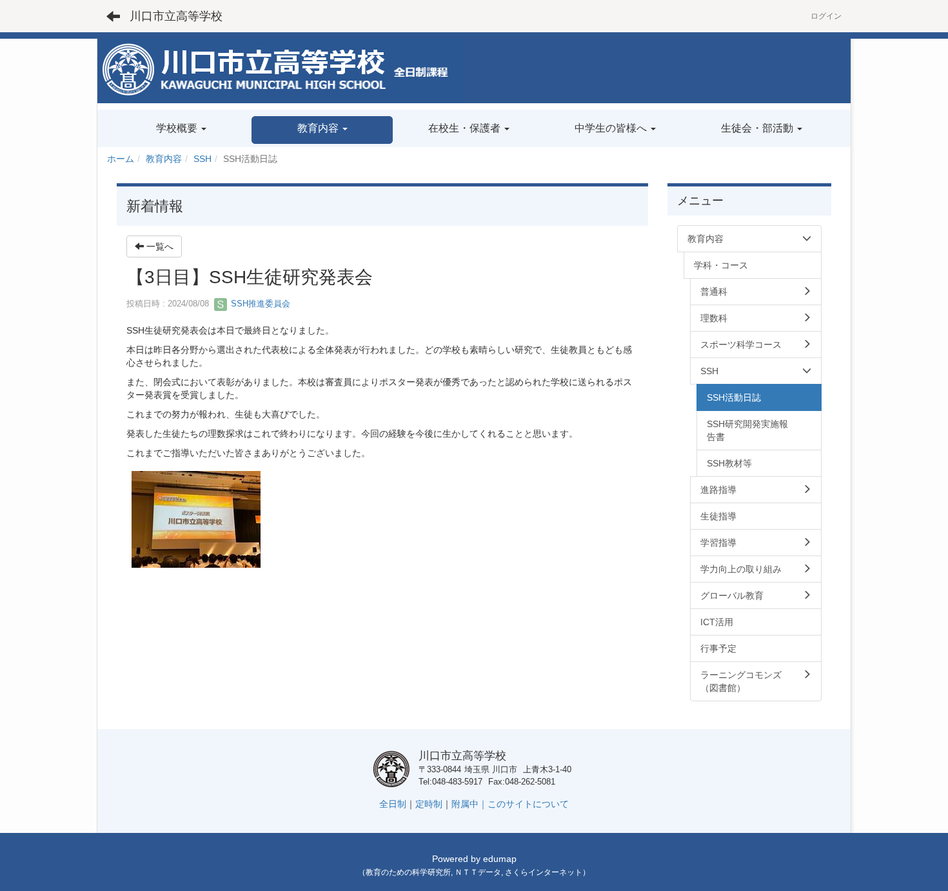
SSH (202, 159)
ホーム (120, 159)
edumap (500, 859)
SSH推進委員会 (259, 303)
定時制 (428, 804)
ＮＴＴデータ (478, 872)
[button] (322, 130)
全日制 (392, 804)
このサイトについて (528, 804)
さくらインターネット (543, 872)
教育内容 (164, 159)
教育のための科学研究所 (408, 872)
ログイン (826, 16)
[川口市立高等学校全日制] (281, 70)
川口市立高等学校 (176, 16)
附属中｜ (469, 804)
